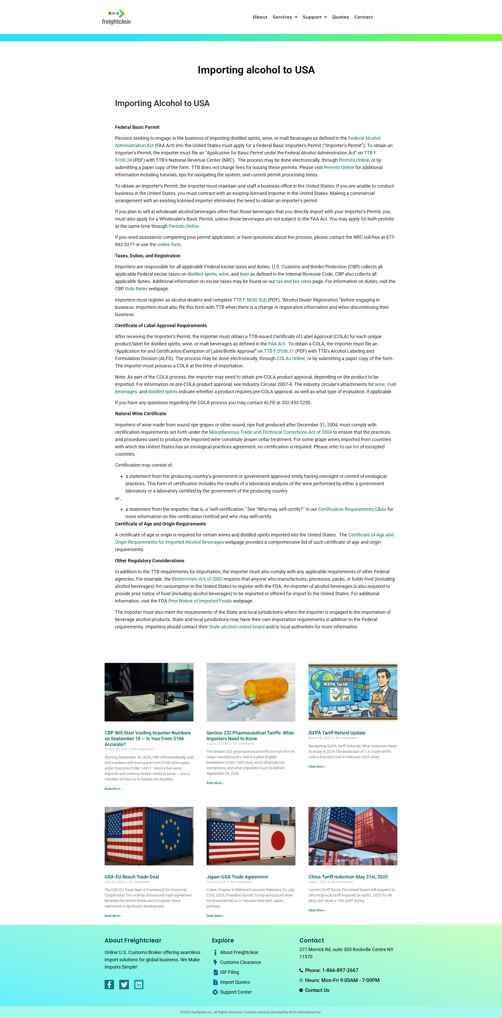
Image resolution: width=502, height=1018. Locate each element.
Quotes (340, 17)
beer (244, 274)
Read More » (113, 789)
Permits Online (354, 160)
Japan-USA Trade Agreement (237, 877)
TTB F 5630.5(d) (250, 300)
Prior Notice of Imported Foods (200, 601)
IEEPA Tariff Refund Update (337, 733)
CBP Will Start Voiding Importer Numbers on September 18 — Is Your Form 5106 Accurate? (148, 738)
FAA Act (276, 343)
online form (169, 244)
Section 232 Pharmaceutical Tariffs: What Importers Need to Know (250, 735)
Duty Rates (136, 288)
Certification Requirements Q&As (352, 509)
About (260, 17)
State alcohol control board (237, 626)
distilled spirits (202, 274)
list (356, 446)
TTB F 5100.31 (279, 351)
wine (224, 274)
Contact (363, 17)
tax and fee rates (293, 281)
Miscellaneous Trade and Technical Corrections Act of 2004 (270, 432)
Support (312, 17)
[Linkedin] (139, 984)
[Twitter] (124, 984)
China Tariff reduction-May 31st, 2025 (348, 877)
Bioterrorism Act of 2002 (197, 579)
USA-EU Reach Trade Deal (132, 877)
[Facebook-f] (109, 984)
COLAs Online (291, 358)
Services (282, 17)
